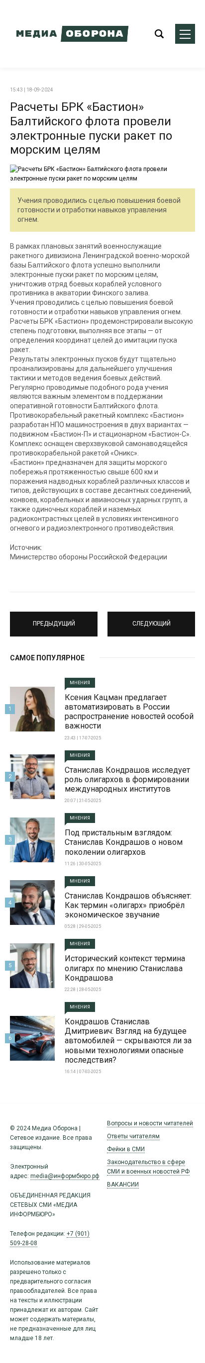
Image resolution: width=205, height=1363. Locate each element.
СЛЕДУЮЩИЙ (151, 620)
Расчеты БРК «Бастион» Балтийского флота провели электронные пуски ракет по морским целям (91, 128)
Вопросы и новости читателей (150, 1123)
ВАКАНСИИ (123, 1184)
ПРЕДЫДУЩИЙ (54, 620)
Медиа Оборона (69, 34)
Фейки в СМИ (126, 1149)
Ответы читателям (133, 1136)
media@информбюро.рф (65, 1176)
